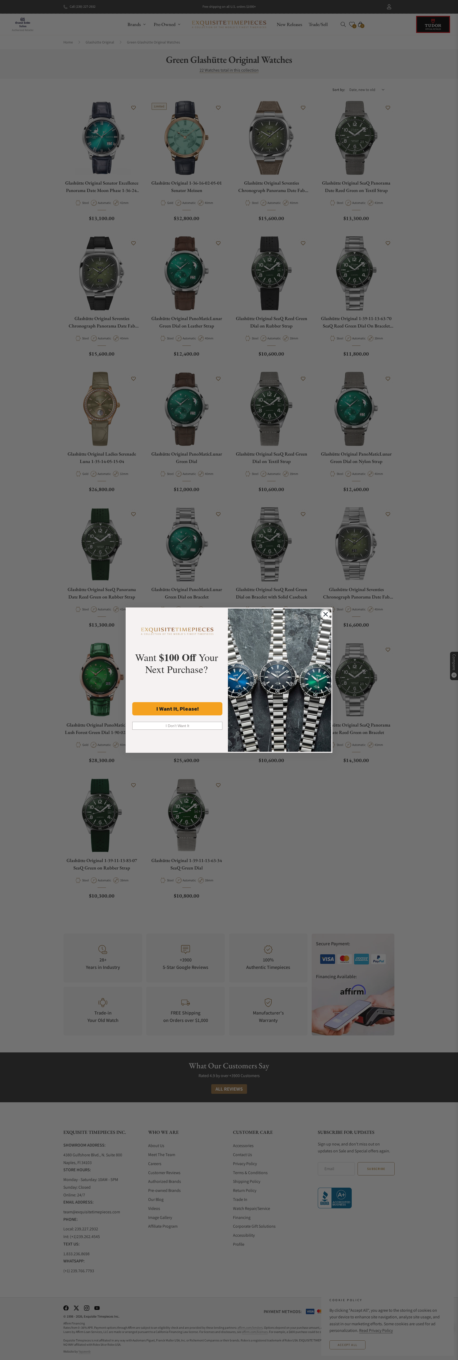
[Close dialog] (325, 614)
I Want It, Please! (177, 709)
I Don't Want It (177, 726)
